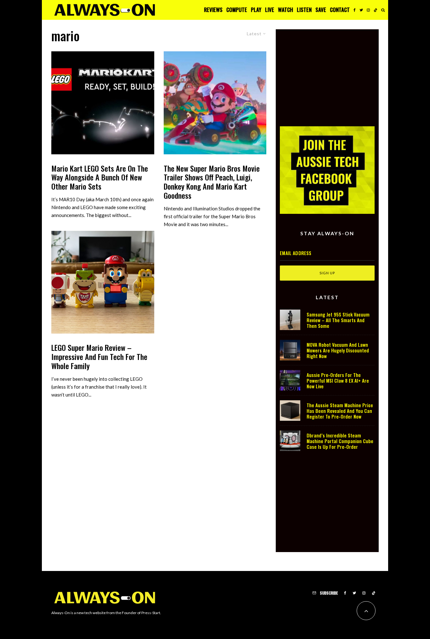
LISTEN (304, 10)
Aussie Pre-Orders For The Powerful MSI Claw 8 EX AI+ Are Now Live (338, 380)
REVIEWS (213, 10)
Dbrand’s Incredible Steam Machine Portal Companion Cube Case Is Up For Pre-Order (340, 440)
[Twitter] (361, 10)
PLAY (256, 10)
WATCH (285, 10)
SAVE (320, 10)
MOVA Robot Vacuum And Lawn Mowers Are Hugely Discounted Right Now (338, 350)
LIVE (269, 10)
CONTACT (340, 10)
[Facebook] (355, 10)
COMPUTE (236, 10)
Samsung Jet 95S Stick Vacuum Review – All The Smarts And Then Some (338, 319)
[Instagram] (368, 10)
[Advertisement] (327, 73)
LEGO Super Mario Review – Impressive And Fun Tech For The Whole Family (99, 356)
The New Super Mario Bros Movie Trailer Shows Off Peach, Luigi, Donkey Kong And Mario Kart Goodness (212, 182)
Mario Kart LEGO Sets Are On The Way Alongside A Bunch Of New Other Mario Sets (99, 177)
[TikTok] (375, 10)
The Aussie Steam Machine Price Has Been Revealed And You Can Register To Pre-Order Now (340, 410)
